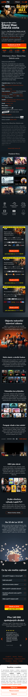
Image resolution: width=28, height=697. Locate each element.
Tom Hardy (13, 91)
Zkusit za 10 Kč (14, 536)
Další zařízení (23, 439)
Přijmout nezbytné (14, 691)
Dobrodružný (15, 85)
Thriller (6, 85)
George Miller (8, 89)
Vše (3, 6)
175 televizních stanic (14, 38)
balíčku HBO (13, 119)
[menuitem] (24, 18)
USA (11, 103)
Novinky (15, 656)
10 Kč (22, 41)
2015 (9, 105)
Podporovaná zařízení (20, 659)
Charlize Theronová (6, 93)
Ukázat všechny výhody (14, 512)
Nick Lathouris (17, 99)
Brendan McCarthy (11, 101)
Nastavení (14, 694)
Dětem (18, 6)
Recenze (20, 656)
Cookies (15, 661)
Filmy (7, 6)
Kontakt (20, 661)
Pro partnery (9, 661)
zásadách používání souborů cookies (11, 684)
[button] (1, 639)
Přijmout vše (14, 687)
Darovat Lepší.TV (14, 663)
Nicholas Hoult (5, 94)
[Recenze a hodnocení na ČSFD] (12, 108)
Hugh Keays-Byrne (18, 94)
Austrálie (7, 103)
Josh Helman (13, 96)
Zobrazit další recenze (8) (14, 148)
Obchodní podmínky (8, 659)
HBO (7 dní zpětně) (6, 114)
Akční (10, 85)
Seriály (13, 6)
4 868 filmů (4, 38)
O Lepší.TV (8, 656)
